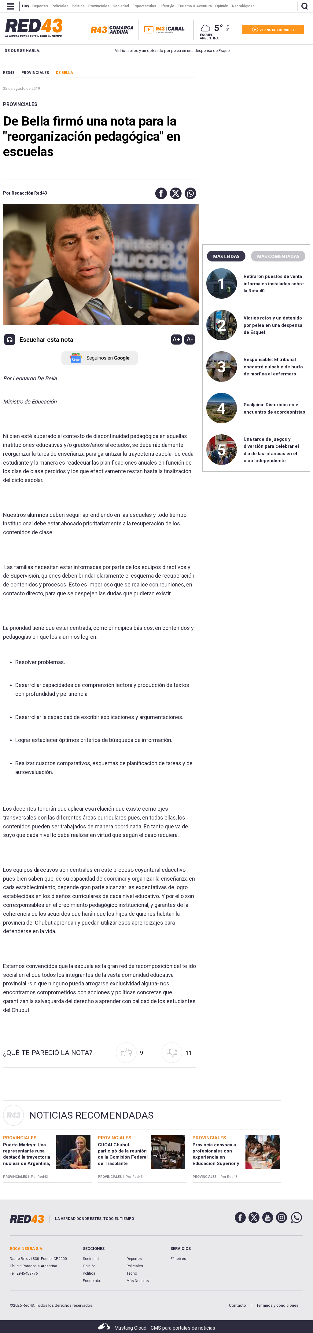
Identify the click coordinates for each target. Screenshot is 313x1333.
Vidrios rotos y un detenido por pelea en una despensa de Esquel (148, 50)
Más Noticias (138, 1281)
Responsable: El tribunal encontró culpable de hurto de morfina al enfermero (273, 367)
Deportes (134, 1259)
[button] (159, 193)
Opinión (89, 1266)
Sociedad (91, 1259)
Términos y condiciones (277, 1305)
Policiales (135, 1266)
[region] (256, 108)
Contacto (237, 1305)
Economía (91, 1281)
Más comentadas (278, 256)
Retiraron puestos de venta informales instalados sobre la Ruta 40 (274, 284)
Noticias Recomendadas (91, 1115)
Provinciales (20, 104)
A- (189, 339)
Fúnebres (178, 1259)
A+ (176, 339)
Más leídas (226, 256)
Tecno (132, 1273)
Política (89, 1273)
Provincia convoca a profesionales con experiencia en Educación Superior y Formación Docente (216, 1157)
